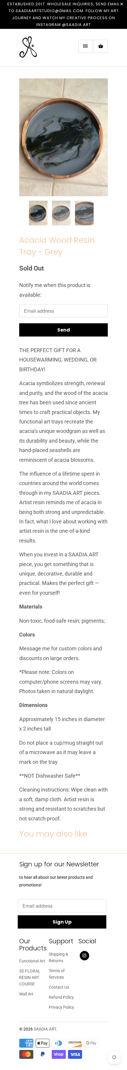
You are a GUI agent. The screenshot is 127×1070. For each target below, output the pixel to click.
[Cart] (101, 46)
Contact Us (59, 987)
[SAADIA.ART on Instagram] (84, 955)
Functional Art (32, 961)
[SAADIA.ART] (42, 49)
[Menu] (85, 46)
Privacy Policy (61, 1007)
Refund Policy (61, 997)
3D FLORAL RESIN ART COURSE (29, 977)
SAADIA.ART (45, 1029)
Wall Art (26, 994)
